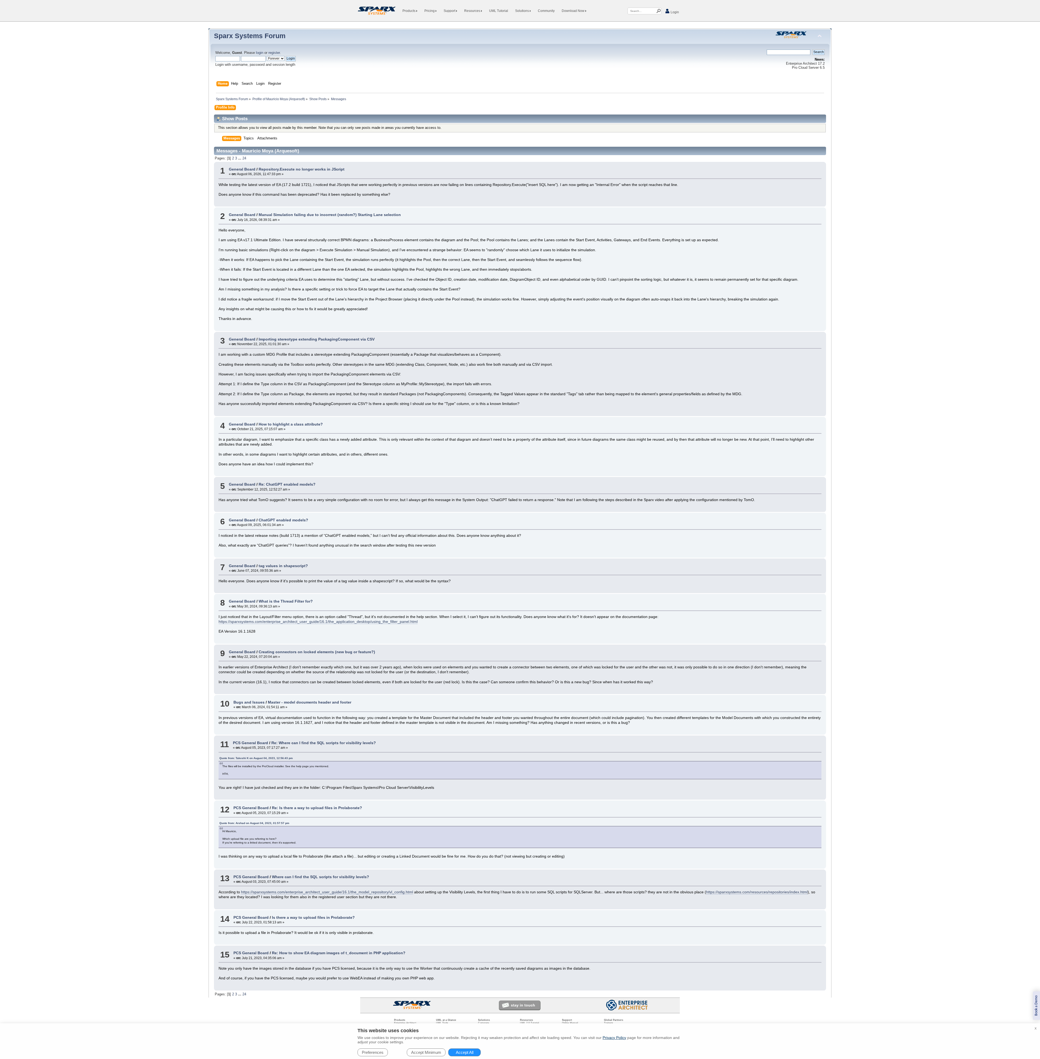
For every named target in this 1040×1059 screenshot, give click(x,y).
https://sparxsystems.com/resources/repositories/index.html (757, 892)
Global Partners (613, 1020)
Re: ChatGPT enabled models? (287, 484)
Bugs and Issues (249, 702)
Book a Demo (1036, 1005)
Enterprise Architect (405, 1023)
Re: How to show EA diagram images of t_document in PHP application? (338, 953)
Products (409, 11)
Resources (472, 11)
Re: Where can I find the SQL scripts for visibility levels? (323, 743)
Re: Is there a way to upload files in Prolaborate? (317, 808)
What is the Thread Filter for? (286, 601)
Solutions (522, 11)
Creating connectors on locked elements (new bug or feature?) (317, 652)
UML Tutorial (498, 11)
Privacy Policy (614, 1037)
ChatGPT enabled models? (283, 520)
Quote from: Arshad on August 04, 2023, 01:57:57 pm (254, 823)
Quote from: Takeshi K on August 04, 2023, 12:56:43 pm (256, 758)
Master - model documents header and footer (309, 702)
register (274, 53)
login (259, 53)
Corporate (483, 1023)
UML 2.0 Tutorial (529, 1023)
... (240, 158)
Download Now (573, 11)
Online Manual (570, 1023)
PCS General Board (250, 743)
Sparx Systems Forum (249, 36)
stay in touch (523, 1005)
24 (244, 158)
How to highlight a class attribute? (291, 424)
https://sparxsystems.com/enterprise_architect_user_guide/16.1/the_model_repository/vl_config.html (327, 892)
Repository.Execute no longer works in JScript (301, 169)
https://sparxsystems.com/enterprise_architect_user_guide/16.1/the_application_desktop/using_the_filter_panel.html (318, 621)
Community (546, 11)
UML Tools (442, 1023)
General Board (242, 169)
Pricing (429, 11)
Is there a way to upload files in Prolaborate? (313, 917)
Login (674, 12)
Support (450, 11)
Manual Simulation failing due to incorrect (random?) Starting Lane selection (330, 215)
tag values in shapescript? (283, 566)
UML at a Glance (446, 1020)
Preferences (373, 1052)
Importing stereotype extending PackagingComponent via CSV (317, 339)
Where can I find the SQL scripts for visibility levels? (320, 877)
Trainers (608, 1023)
